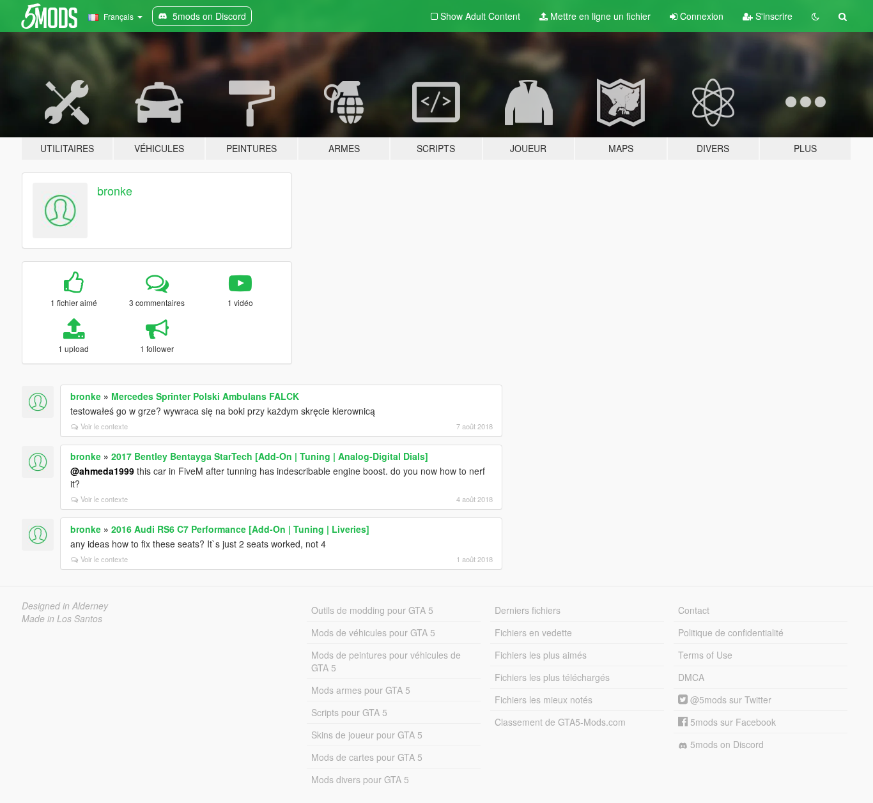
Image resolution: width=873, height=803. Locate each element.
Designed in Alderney (65, 605)
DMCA (691, 677)
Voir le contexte (104, 426)
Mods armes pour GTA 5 (360, 690)
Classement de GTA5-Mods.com (560, 721)
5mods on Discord (726, 744)
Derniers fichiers (527, 610)
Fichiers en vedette (533, 632)
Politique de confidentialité (731, 632)
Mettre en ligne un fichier (599, 16)
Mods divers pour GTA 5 (360, 779)
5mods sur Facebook (732, 721)
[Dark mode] (815, 16)
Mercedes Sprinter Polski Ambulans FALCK (205, 396)
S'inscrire (772, 16)
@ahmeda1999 (102, 470)
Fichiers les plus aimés (541, 654)
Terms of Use (705, 654)
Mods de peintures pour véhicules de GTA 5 (386, 661)
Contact (693, 610)
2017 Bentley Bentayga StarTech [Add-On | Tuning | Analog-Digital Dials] (269, 456)
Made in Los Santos (62, 618)
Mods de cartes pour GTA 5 (366, 757)
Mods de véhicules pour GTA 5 (373, 632)
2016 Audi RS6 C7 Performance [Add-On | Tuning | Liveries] (240, 529)
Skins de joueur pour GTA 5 (366, 734)
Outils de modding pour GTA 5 (372, 610)
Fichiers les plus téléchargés (552, 677)
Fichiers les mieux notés (543, 699)
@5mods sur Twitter (729, 699)
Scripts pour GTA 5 (349, 712)
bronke (114, 190)
